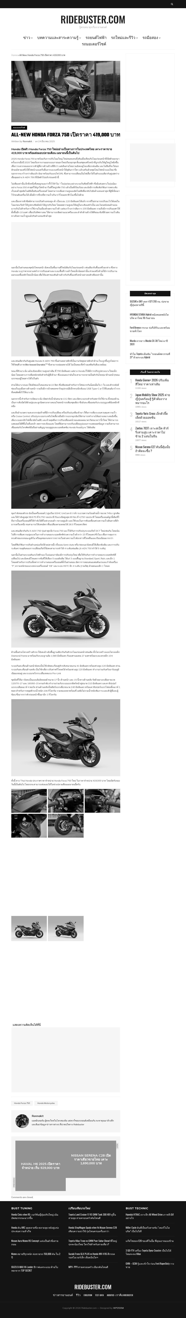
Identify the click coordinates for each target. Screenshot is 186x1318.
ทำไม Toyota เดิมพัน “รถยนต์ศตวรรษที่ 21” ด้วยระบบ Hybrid (150, 355)
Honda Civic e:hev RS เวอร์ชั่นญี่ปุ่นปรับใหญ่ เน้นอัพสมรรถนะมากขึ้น (34, 1219)
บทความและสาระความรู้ (57, 38)
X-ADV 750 (28, 177)
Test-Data (99, 1299)
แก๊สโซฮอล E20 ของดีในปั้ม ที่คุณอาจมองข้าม (150, 1244)
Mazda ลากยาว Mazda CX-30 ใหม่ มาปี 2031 (149, 342)
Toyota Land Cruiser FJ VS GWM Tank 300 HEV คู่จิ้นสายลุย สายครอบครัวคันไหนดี (92, 1219)
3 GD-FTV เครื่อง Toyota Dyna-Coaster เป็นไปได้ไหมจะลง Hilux (148, 1255)
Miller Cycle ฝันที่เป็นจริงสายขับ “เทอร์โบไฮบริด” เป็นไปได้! (148, 1233)
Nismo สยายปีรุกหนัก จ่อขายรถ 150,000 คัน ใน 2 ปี (35, 1259)
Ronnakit (27, 141)
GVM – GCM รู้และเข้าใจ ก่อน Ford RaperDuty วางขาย (150, 1268)
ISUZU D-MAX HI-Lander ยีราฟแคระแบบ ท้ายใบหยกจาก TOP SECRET (34, 1272)
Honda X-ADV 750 (45, 361)
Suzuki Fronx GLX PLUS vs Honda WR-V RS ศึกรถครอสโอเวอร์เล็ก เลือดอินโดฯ (91, 1259)
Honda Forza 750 (22, 1107)
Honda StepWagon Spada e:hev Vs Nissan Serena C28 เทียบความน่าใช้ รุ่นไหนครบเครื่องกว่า (92, 1233)
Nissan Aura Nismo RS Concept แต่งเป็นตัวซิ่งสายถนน (34, 1246)
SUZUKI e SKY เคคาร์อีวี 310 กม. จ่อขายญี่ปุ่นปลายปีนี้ (149, 303)
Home (14, 55)
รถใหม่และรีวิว (123, 38)
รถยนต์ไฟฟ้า (96, 38)
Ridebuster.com (93, 19)
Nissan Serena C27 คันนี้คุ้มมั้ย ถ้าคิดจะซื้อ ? (152, 449)
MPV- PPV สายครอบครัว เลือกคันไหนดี (88, 1270)
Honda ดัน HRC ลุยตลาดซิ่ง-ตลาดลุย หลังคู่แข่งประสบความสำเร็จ (35, 1233)
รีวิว (78, 1299)
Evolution (88, 1299)
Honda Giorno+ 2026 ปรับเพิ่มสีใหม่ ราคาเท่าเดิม (152, 382)
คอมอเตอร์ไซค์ (19, 128)
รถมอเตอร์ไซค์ (94, 44)
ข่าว (26, 38)
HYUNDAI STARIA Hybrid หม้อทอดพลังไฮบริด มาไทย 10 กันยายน (149, 316)
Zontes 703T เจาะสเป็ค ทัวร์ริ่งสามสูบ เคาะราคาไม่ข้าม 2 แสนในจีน (152, 432)
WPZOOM (118, 1311)
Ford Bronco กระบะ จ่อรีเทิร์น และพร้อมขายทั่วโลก (150, 329)
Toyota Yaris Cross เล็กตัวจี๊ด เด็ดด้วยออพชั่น (151, 415)
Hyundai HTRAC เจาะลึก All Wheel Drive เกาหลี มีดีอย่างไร (150, 1219)
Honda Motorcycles (46, 1107)
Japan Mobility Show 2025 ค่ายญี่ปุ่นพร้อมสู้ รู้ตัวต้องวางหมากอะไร (152, 399)
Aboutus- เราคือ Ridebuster (120, 1299)
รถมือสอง (150, 38)
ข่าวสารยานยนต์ (63, 1299)
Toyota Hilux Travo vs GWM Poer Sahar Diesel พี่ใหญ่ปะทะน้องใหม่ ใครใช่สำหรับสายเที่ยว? (92, 1246)
